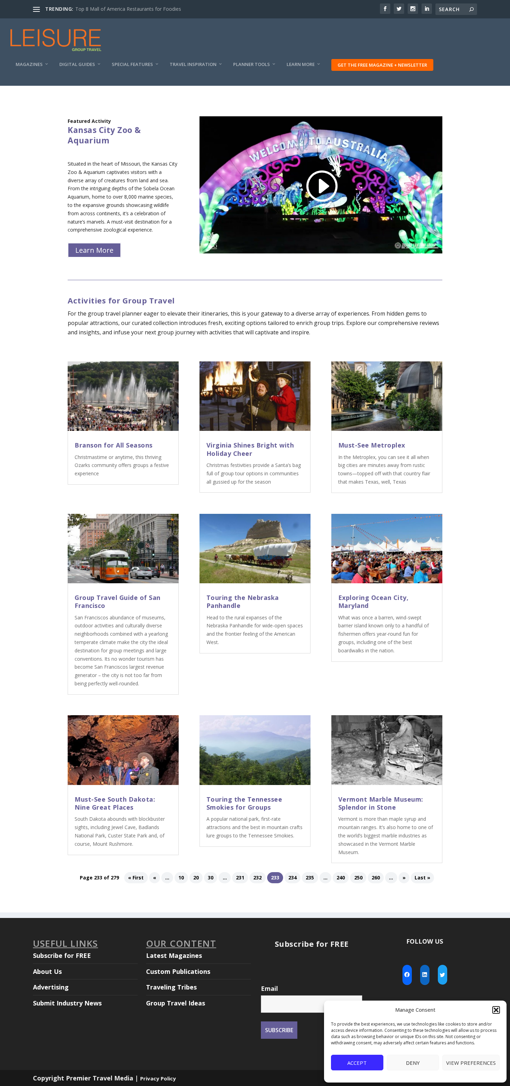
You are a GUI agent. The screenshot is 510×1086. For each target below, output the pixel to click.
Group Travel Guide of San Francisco (118, 601)
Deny (413, 1062)
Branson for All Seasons (114, 445)
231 (240, 877)
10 (181, 877)
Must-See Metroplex (371, 445)
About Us (47, 971)
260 (376, 877)
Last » (422, 877)
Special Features (132, 64)
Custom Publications (178, 971)
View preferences (471, 1062)
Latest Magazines (174, 955)
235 (310, 877)
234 (292, 877)
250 (358, 877)
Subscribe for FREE (62, 955)
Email (269, 988)
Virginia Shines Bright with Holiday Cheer (250, 449)
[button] (496, 1009)
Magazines (29, 64)
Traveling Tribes (171, 987)
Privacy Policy (158, 1078)
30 (210, 877)
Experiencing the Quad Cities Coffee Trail (121, 9)
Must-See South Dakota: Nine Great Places (115, 803)
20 (196, 877)
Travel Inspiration (193, 64)
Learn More (301, 64)
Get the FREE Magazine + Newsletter (382, 65)
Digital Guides (77, 64)
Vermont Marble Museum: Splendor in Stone (380, 803)
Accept (357, 1062)
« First (136, 877)
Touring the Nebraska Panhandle (242, 601)
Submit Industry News (67, 1003)
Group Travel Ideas (175, 1003)
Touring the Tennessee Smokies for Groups (244, 803)
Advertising (51, 987)
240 (341, 877)
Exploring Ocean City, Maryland (373, 601)
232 (257, 877)
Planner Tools (251, 64)
